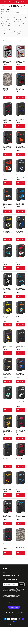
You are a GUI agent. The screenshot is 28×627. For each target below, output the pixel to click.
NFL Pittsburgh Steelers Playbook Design (7, 431)
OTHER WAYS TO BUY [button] (10, 579)
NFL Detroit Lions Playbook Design (20, 204)
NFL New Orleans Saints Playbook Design (7, 374)
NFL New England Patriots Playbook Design (20, 346)
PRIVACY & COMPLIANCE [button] (11, 575)
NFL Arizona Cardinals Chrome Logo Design (20, 61)
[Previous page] (4, 560)
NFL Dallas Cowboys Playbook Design (20, 176)
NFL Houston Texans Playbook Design (7, 545)
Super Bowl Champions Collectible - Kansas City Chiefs (7, 90)
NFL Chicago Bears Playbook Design (7, 147)
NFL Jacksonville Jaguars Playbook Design (7, 261)
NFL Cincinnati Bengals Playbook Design (20, 147)
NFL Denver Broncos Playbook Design (7, 204)
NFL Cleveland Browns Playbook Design (7, 176)
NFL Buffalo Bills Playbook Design (20, 89)
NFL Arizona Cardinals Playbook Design (7, 119)
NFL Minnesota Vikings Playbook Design (7, 346)
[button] (3, 6)
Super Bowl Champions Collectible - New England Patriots (20, 545)
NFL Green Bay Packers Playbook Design (7, 232)
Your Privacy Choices (8, 602)
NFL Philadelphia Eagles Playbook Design (20, 403)
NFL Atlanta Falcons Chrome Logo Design (7, 61)
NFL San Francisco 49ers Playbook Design (20, 431)
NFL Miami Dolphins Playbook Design (20, 318)
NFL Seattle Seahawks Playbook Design (7, 459)
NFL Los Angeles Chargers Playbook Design (20, 289)
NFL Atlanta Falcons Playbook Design (7, 516)
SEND (22, 584)
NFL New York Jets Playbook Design (7, 402)
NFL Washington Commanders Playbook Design (7, 488)
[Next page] (24, 560)
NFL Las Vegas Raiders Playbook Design (7, 289)
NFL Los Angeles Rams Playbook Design (7, 318)
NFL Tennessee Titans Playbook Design (20, 488)
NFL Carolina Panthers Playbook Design (20, 516)
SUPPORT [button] (6, 572)
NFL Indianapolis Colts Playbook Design (20, 232)
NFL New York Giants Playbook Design (20, 374)
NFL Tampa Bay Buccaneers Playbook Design (20, 459)
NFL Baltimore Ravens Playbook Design (20, 119)
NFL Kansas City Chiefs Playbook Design (20, 261)
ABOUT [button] (5, 568)
